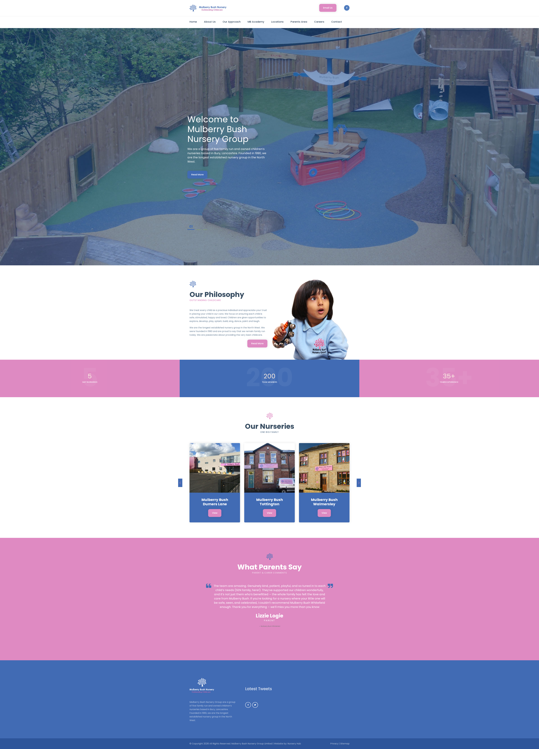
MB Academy (256, 21)
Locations (277, 21)
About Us (210, 21)
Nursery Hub (294, 743)
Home (193, 21)
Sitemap (345, 743)
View (214, 513)
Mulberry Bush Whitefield (324, 502)
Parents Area (299, 21)
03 (205, 227)
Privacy (334, 743)
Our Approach (232, 21)
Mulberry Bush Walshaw (269, 502)
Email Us (328, 7)
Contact (336, 21)
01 (189, 227)
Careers (319, 21)
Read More (197, 169)
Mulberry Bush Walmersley (214, 502)
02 (197, 227)
